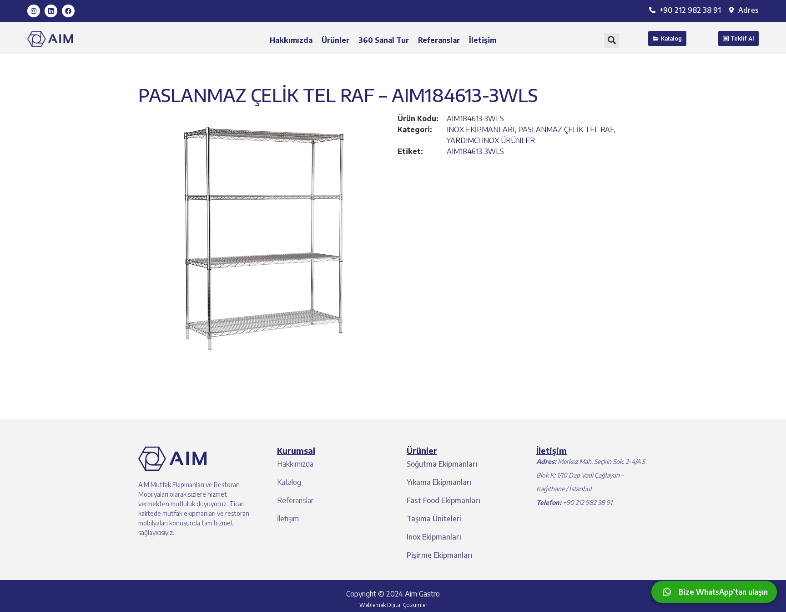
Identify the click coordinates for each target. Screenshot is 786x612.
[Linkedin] (51, 11)
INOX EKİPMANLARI (480, 129)
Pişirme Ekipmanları (440, 555)
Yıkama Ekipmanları (439, 482)
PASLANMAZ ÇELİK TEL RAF (566, 129)
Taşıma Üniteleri (434, 518)
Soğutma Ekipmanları (442, 463)
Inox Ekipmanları (434, 536)
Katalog (289, 482)
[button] (611, 40)
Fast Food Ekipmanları (443, 500)
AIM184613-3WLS (475, 151)
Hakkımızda (291, 40)
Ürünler (335, 40)
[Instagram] (33, 11)
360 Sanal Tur (383, 40)
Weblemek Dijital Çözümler (393, 605)
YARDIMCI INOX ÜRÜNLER (491, 140)
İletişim (482, 40)
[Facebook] (68, 11)
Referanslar (439, 40)
